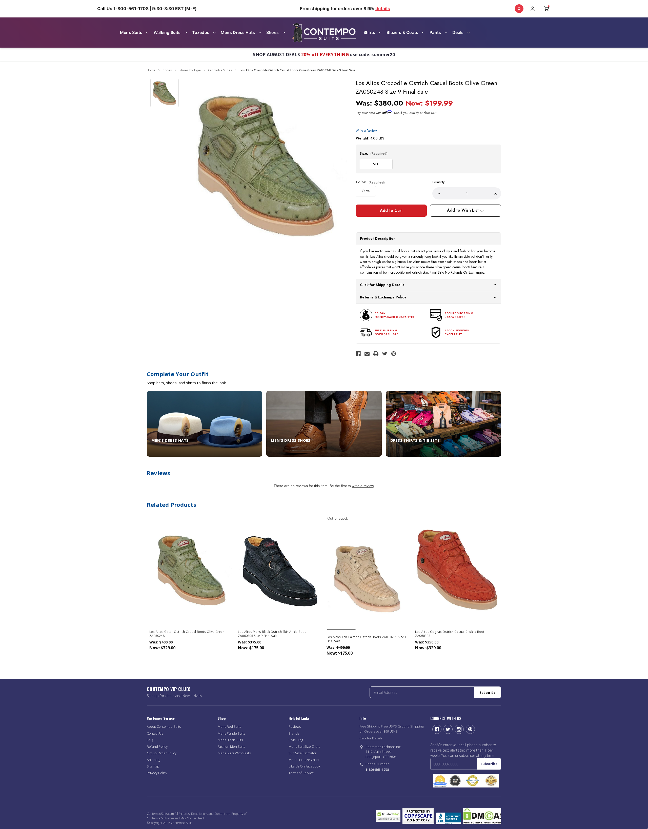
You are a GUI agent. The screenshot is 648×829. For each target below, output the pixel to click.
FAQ (150, 740)
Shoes (272, 32)
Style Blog (296, 740)
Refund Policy (157, 746)
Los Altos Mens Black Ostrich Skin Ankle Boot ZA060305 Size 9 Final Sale (272, 634)
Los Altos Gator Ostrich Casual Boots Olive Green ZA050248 (187, 634)
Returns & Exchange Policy (383, 297)
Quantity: (438, 182)
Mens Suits (131, 32)
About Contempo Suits (164, 726)
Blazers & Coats (402, 32)
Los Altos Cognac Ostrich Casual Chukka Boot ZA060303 (449, 634)
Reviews (295, 726)
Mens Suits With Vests (234, 753)
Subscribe (487, 692)
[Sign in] (532, 8)
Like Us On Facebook (304, 766)
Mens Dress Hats (238, 32)
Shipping (153, 759)
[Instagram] (459, 729)
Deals (457, 32)
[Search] (519, 8)
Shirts (369, 32)
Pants (435, 32)
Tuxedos (200, 32)
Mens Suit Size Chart (304, 746)
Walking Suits (167, 32)
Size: (373, 153)
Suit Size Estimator (302, 753)
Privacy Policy (157, 773)
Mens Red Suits (229, 726)
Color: (370, 182)
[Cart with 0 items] (546, 8)
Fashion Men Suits (231, 746)
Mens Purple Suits (231, 733)
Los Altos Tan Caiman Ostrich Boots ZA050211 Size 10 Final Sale (368, 639)
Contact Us (155, 733)
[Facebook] (358, 353)
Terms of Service (301, 773)
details (382, 8)
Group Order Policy (161, 753)
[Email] (367, 353)
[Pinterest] (393, 353)
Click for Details (370, 738)
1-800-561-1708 (377, 769)
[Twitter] (384, 353)
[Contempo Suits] (324, 32)
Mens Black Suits (230, 740)
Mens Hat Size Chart (304, 759)
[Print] (375, 353)
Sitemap (153, 766)
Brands (294, 733)
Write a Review (366, 130)
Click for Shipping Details (382, 284)
